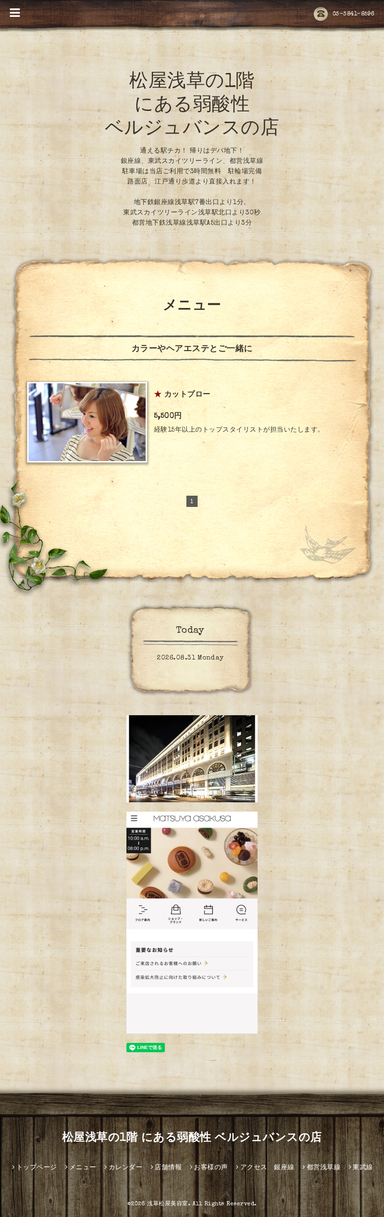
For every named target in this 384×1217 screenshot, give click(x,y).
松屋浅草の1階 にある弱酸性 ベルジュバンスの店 (192, 106)
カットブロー (187, 395)
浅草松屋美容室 (167, 1204)
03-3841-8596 (353, 14)
